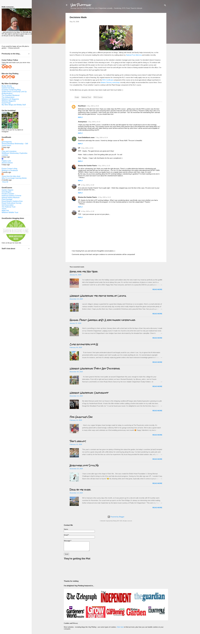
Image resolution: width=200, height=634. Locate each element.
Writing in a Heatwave (10, 170)
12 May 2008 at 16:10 (104, 197)
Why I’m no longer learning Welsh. (14, 178)
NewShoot (82, 106)
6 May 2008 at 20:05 (92, 106)
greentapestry (7, 142)
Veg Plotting (81, 5)
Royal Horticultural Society (11, 203)
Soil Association (8, 205)
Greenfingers (6, 192)
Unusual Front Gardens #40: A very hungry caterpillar (102, 320)
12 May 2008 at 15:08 (87, 185)
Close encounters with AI (84, 344)
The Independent (8, 97)
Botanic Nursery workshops (110, 82)
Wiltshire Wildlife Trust (10, 212)
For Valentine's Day (81, 417)
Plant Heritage (7, 199)
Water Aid (5, 210)
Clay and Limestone (9, 151)
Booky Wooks (7, 86)
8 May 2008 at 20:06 (87, 148)
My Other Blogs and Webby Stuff (14, 105)
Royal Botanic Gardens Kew (12, 201)
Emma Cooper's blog (9, 168)
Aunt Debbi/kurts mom (86, 137)
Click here (120, 627)
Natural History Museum (10, 197)
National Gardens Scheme (11, 195)
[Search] (165, 5)
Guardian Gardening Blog (11, 90)
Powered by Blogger (117, 517)
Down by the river (80, 489)
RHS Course (98, 97)
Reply (80, 117)
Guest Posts (6, 103)
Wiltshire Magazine (9, 101)
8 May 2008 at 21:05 (104, 165)
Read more (157, 289)
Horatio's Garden (8, 194)
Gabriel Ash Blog (8, 88)
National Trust (86, 97)
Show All (5, 182)
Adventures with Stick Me (84, 465)
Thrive (4, 209)
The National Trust (8, 207)
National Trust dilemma (134, 55)
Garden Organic (7, 190)
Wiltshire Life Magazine (10, 99)
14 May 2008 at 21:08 (87, 211)
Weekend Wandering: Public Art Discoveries (95, 368)
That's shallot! (78, 441)
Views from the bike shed (11, 176)
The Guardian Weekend (10, 95)
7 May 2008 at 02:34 (101, 137)
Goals (77, 97)
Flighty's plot (6, 161)
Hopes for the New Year (84, 271)
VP (79, 148)
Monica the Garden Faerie (87, 165)
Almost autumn (7, 163)
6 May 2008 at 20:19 (94, 122)
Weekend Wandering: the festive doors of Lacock (98, 296)
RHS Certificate (107, 80)
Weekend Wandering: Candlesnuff (89, 392)
